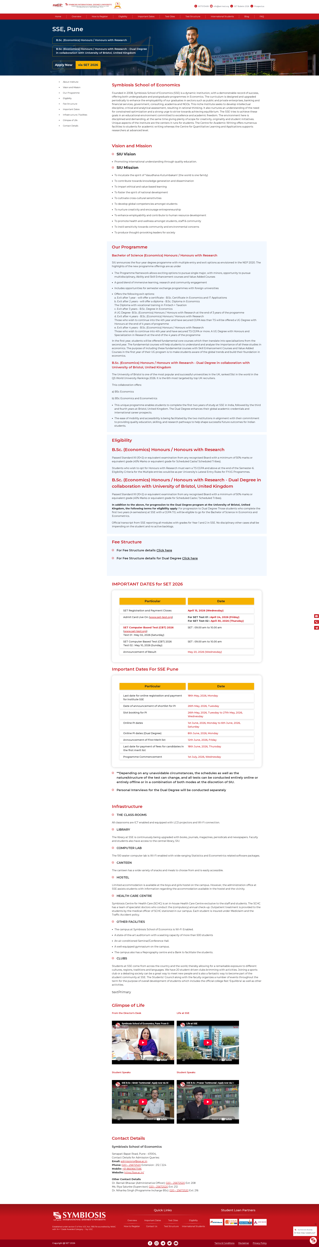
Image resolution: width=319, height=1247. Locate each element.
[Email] (316, 616)
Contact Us (151, 1226)
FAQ (262, 16)
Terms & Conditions (224, 1243)
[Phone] (316, 622)
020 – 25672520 (131, 1165)
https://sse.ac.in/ (134, 1172)
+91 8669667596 (132, 1168)
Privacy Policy (260, 1243)
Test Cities (170, 16)
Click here (164, 550)
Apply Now (76, 65)
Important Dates (146, 16)
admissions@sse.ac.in (134, 1161)
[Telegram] (316, 628)
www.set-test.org (161, 617)
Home (58, 16)
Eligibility (123, 16)
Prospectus (259, 6)
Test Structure (192, 16)
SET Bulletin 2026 (241, 6)
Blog (246, 16)
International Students (222, 16)
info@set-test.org (221, 6)
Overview (76, 16)
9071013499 (203, 6)
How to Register (100, 16)
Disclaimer (243, 1243)
